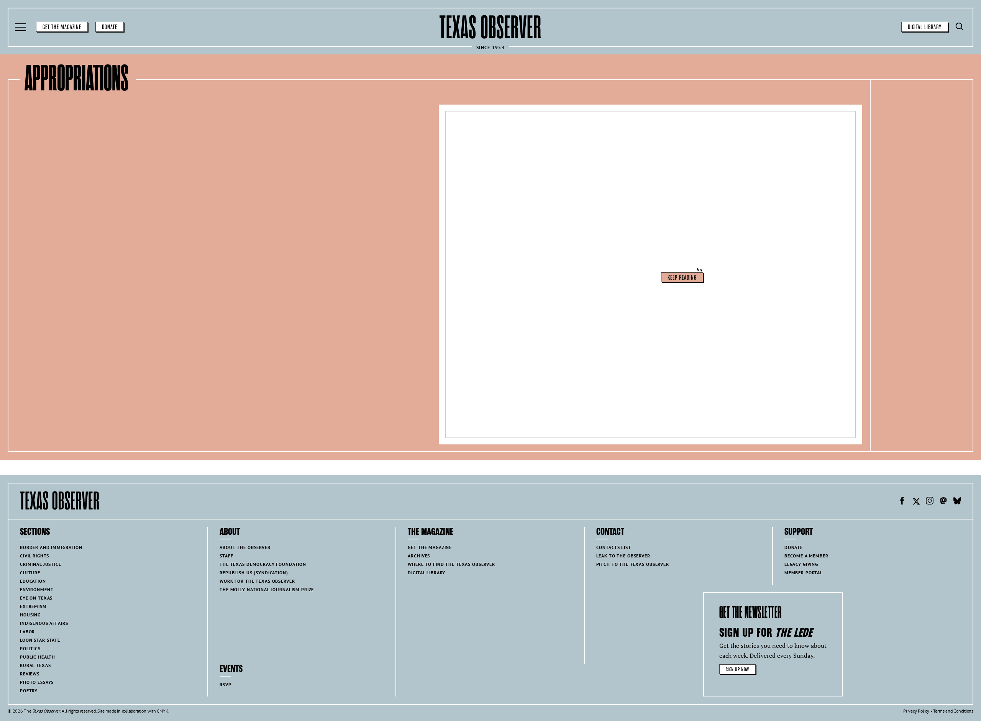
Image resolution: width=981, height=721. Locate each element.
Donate (109, 27)
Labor (27, 631)
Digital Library (925, 27)
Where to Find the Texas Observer (451, 564)
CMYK (162, 711)
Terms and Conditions (953, 711)
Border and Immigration (51, 547)
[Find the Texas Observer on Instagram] (929, 502)
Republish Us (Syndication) (254, 572)
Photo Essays (37, 682)
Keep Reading (682, 277)
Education (33, 581)
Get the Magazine (62, 27)
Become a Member (806, 556)
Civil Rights (34, 556)
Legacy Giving (801, 564)
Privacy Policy (916, 711)
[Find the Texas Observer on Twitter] (916, 502)
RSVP (225, 684)
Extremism (33, 606)
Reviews (29, 674)
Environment (36, 589)
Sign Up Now (737, 669)
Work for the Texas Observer (257, 581)
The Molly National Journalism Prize (267, 589)
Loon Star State (40, 640)
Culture (30, 572)
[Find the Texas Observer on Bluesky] (957, 502)
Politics (30, 648)
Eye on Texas (36, 598)
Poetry (29, 690)
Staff (226, 556)
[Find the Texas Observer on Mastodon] (943, 502)
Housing (30, 615)
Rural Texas (35, 665)
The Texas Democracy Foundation (263, 564)
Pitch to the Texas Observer (632, 564)
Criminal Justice (40, 564)
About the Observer (245, 547)
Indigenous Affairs (44, 623)
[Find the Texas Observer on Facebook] (902, 502)
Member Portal (803, 572)
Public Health (37, 657)
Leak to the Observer (623, 556)
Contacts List (613, 547)
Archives (419, 556)
